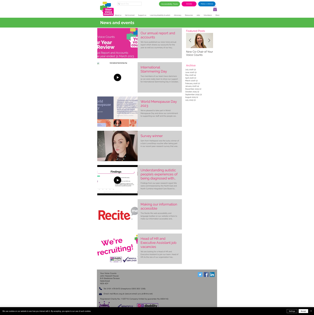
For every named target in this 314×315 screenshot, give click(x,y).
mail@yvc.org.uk (117, 294)
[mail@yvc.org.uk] (100, 294)
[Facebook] (206, 274)
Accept (303, 311)
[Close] (311, 311)
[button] (215, 8)
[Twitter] (200, 274)
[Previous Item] (190, 41)
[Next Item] (209, 41)
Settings (292, 311)
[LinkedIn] (212, 274)
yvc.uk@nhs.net (145, 294)
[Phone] (100, 288)
